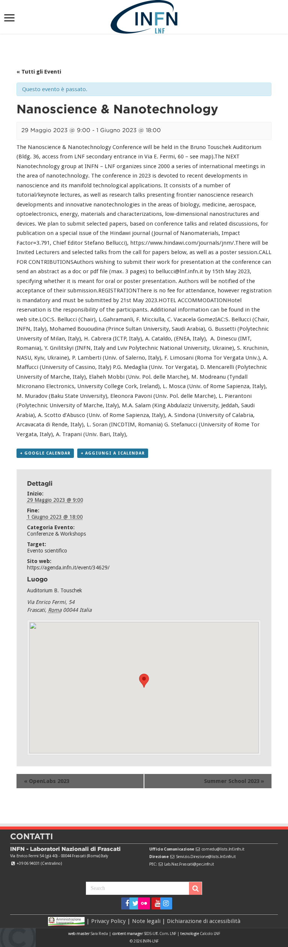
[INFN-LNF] (144, 15)
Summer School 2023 (234, 781)
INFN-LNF (151, 941)
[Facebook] (124, 903)
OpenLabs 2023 (46, 781)
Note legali (146, 920)
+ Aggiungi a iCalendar (113, 453)
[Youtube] (155, 903)
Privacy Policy (108, 920)
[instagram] (163, 903)
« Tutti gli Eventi (38, 71)
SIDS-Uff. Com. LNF (160, 933)
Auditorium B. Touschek (54, 590)
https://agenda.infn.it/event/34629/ (68, 568)
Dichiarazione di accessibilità (203, 920)
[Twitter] (132, 903)
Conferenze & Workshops (56, 534)
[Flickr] (144, 903)
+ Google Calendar (45, 453)
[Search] (195, 888)
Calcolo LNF (210, 933)
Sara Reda (98, 933)
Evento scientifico (47, 551)
